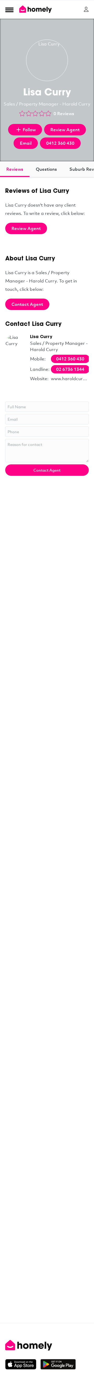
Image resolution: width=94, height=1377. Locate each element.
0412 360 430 (60, 143)
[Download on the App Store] (22, 1364)
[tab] (15, 169)
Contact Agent (27, 304)
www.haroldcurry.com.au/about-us (70, 378)
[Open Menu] (9, 9)
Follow (29, 130)
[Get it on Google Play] (58, 1364)
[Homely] (47, 1345)
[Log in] (86, 9)
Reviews (14, 169)
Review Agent (65, 130)
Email (26, 143)
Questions (46, 169)
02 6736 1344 (70, 369)
